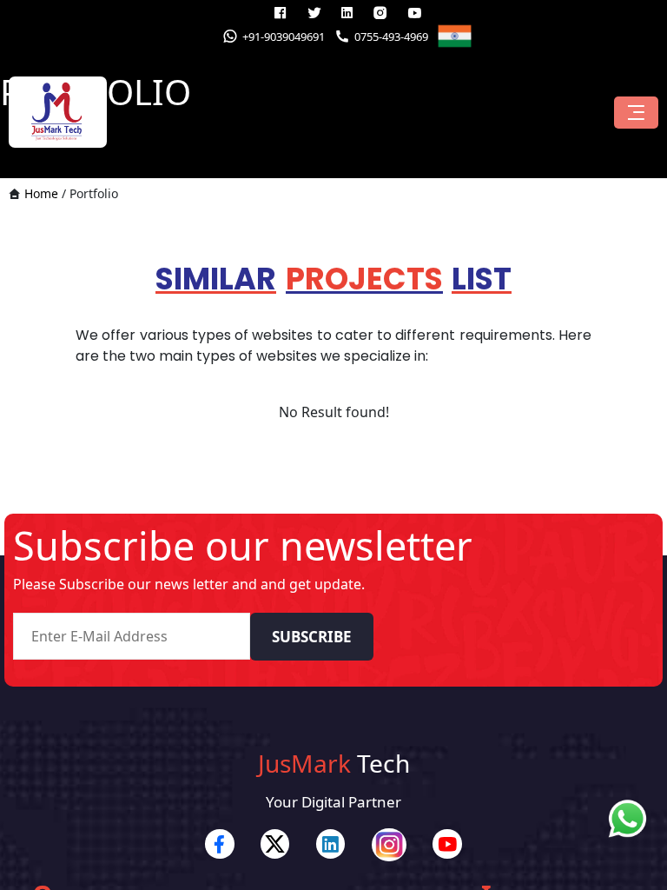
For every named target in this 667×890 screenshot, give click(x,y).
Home (41, 193)
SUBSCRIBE (312, 637)
